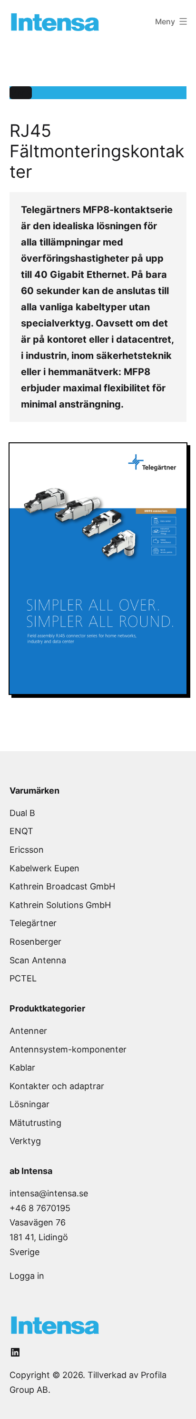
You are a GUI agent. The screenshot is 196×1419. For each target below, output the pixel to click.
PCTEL (23, 978)
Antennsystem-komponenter (68, 1049)
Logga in (27, 1276)
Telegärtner (33, 923)
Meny (21, 93)
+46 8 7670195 (40, 1208)
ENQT (21, 831)
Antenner (28, 1031)
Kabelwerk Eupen (44, 868)
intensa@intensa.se (49, 1193)
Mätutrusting (35, 1123)
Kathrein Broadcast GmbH (62, 886)
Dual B (22, 813)
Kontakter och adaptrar (57, 1086)
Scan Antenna (38, 960)
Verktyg (25, 1141)
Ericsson (27, 850)
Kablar (22, 1067)
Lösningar (29, 1104)
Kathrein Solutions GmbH (60, 905)
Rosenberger (35, 942)
